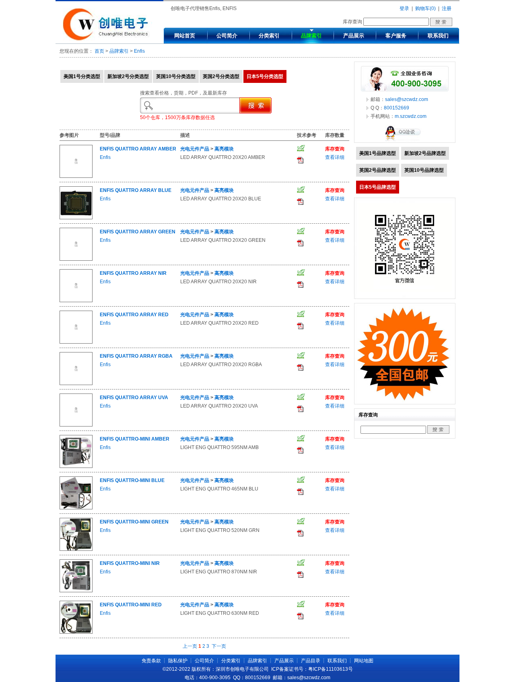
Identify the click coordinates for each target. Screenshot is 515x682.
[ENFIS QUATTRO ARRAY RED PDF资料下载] (300, 327)
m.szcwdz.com (410, 116)
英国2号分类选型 (221, 76)
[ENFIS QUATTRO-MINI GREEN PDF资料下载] (300, 535)
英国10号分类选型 (176, 76)
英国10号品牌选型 (424, 170)
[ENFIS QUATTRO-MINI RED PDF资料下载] (300, 617)
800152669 (396, 108)
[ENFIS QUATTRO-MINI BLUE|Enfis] (76, 508)
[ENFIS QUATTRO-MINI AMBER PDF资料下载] (300, 452)
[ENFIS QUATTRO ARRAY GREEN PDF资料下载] (300, 244)
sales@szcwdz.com (406, 99)
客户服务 (395, 36)
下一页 (219, 646)
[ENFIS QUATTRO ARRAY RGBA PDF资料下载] (300, 369)
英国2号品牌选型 (377, 170)
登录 (404, 8)
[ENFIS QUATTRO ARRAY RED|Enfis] (76, 342)
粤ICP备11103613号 (330, 669)
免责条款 (151, 660)
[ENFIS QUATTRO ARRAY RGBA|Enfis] (76, 383)
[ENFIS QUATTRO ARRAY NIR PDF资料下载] (300, 286)
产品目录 (310, 660)
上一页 (190, 646)
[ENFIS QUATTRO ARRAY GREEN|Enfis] (76, 259)
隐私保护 (177, 660)
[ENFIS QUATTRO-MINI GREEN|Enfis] (76, 549)
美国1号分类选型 (82, 76)
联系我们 (438, 36)
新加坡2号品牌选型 (425, 153)
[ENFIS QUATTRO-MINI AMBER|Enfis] (76, 466)
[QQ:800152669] (404, 141)
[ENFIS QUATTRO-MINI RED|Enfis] (76, 632)
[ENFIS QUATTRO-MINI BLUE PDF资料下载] (300, 493)
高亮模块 (224, 149)
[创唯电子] (107, 39)
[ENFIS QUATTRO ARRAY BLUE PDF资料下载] (300, 203)
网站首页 (184, 36)
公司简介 (226, 36)
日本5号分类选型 (265, 76)
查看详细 (334, 157)
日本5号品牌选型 (377, 187)
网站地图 (363, 660)
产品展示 (353, 36)
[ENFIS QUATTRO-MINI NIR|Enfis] (76, 590)
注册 (446, 8)
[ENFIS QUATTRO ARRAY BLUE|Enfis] (76, 217)
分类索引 (269, 36)
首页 (99, 51)
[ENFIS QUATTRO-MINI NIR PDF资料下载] (300, 576)
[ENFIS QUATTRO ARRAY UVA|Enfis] (76, 425)
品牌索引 (311, 36)
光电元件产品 (194, 149)
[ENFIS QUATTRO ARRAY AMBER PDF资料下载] (300, 162)
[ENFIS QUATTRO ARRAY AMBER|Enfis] (76, 176)
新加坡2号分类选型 (128, 76)
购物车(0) (425, 8)
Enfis (139, 51)
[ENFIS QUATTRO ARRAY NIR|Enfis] (76, 300)
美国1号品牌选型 (377, 153)
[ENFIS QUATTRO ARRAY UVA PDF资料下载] (300, 410)
